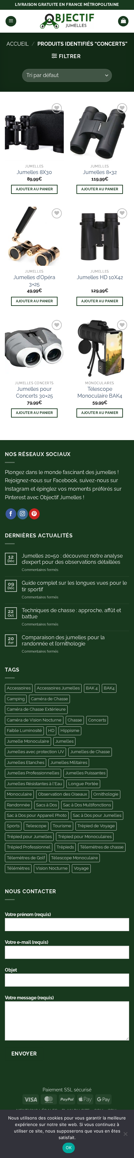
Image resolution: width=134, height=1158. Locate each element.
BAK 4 (92, 688)
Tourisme (62, 825)
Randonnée (18, 804)
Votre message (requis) (29, 997)
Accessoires (19, 688)
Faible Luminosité (24, 730)
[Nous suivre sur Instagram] (22, 513)
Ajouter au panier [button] (34, 189)
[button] (11, 21)
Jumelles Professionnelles (33, 772)
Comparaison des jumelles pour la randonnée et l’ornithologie (63, 640)
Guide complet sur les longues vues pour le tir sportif (74, 586)
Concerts (97, 720)
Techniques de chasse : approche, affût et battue (71, 613)
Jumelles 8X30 (34, 172)
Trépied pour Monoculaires (85, 836)
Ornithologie (105, 794)
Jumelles (64, 741)
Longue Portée (83, 783)
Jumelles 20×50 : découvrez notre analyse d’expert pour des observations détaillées (72, 559)
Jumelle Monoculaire (28, 741)
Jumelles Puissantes (85, 772)
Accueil (18, 44)
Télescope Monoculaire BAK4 (99, 392)
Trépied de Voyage (96, 825)
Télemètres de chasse (102, 847)
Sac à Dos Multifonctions (87, 804)
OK (69, 1147)
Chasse (75, 720)
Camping (16, 698)
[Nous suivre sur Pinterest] (34, 513)
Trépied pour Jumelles (29, 836)
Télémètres (18, 868)
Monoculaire (19, 794)
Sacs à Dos (46, 804)
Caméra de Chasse (49, 698)
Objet (11, 970)
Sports (13, 825)
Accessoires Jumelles (58, 688)
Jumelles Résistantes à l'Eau (34, 783)
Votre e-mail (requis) (26, 942)
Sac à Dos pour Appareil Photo (37, 815)
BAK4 (109, 688)
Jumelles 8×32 (100, 172)
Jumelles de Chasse (90, 751)
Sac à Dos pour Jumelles (97, 815)
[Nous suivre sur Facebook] (11, 513)
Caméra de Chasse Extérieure (36, 709)
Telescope (36, 825)
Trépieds (65, 847)
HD (51, 730)
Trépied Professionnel (28, 847)
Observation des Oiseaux (62, 794)
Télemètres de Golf (26, 857)
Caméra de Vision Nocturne (34, 720)
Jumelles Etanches (25, 762)
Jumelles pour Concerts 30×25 (34, 392)
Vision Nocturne (52, 868)
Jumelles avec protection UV (35, 751)
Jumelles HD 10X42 (100, 277)
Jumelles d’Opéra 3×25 (34, 280)
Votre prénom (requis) (28, 914)
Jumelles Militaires (68, 762)
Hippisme (69, 730)
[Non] (125, 1136)
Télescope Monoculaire (74, 857)
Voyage (81, 868)
